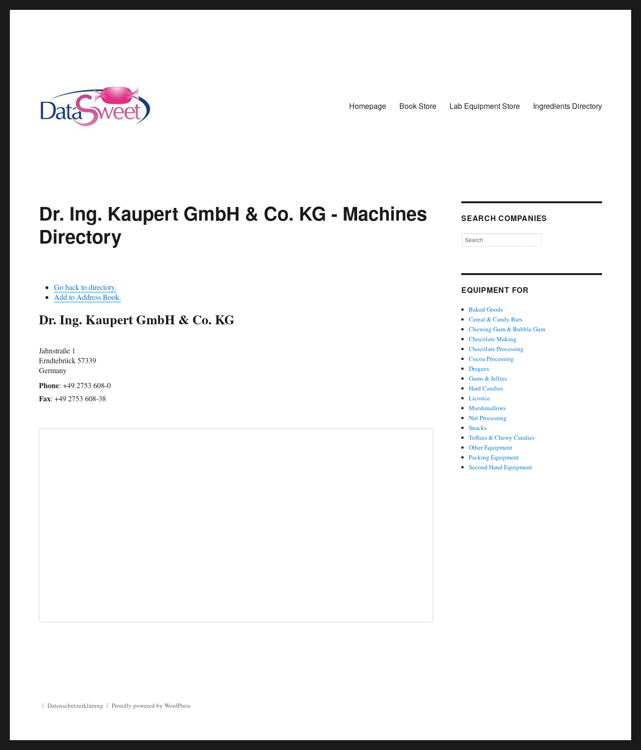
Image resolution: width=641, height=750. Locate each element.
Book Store (417, 105)
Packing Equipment (494, 457)
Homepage (367, 105)
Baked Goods (486, 309)
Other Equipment (490, 447)
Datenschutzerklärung (75, 705)
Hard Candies (486, 388)
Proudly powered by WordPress (151, 705)
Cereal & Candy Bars (495, 319)
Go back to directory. (85, 287)
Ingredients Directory (567, 105)
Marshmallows (487, 408)
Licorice (479, 398)
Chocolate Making (493, 339)
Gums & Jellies (488, 378)
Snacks (478, 427)
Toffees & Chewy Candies (501, 437)
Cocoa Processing (491, 358)
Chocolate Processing (496, 348)
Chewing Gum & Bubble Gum (507, 329)
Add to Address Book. (87, 297)
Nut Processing (488, 417)
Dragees (479, 368)
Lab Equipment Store (485, 105)
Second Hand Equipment (500, 467)
